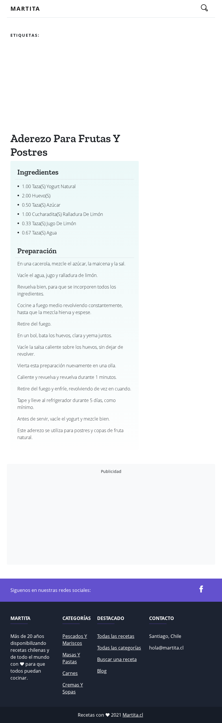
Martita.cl (133, 715)
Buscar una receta (117, 659)
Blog (102, 671)
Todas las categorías (119, 648)
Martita (25, 8)
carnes (70, 673)
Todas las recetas (115, 636)
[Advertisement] (74, 86)
